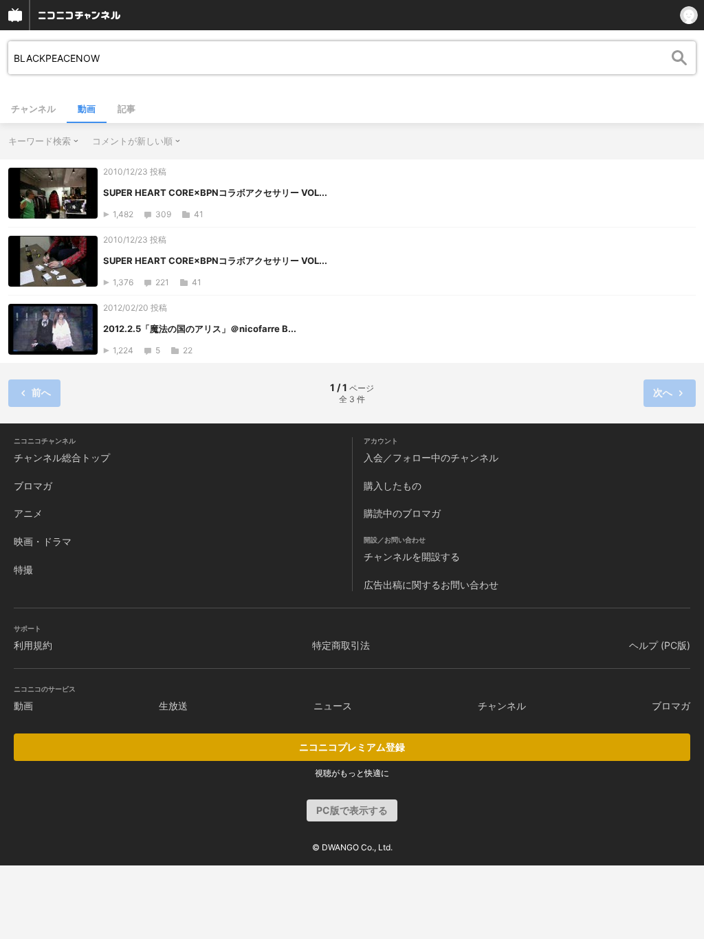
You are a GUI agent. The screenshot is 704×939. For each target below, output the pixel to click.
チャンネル (33, 108)
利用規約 (33, 645)
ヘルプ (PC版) (659, 645)
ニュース (333, 705)
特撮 (23, 569)
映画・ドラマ (43, 541)
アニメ (28, 513)
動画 (87, 108)
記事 (126, 108)
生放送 (173, 705)
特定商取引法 (341, 645)
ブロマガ (33, 485)
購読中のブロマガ (402, 513)
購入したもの (392, 485)
